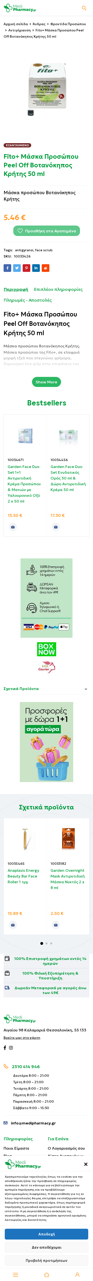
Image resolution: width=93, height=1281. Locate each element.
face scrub (43, 250)
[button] (85, 1164)
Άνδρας (39, 24)
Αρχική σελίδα (16, 24)
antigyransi (24, 250)
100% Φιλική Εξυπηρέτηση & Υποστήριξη (50, 975)
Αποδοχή (46, 1234)
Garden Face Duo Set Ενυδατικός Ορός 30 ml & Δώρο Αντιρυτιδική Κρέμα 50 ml (68, 478)
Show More (46, 382)
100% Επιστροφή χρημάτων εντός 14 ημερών (50, 961)
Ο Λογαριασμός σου (66, 1148)
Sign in (77, 1274)
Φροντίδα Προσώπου (68, 24)
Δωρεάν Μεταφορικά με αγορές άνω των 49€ (50, 990)
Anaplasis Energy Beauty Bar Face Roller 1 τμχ (23, 876)
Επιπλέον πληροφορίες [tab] (58, 289)
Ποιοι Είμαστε (16, 1148)
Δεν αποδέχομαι (47, 1247)
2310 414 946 (26, 1066)
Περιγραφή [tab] (16, 289)
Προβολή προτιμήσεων (46, 1260)
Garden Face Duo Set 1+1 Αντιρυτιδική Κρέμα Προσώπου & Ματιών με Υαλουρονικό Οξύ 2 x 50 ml (24, 483)
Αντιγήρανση (19, 30)
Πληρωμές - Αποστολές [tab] (28, 300)
